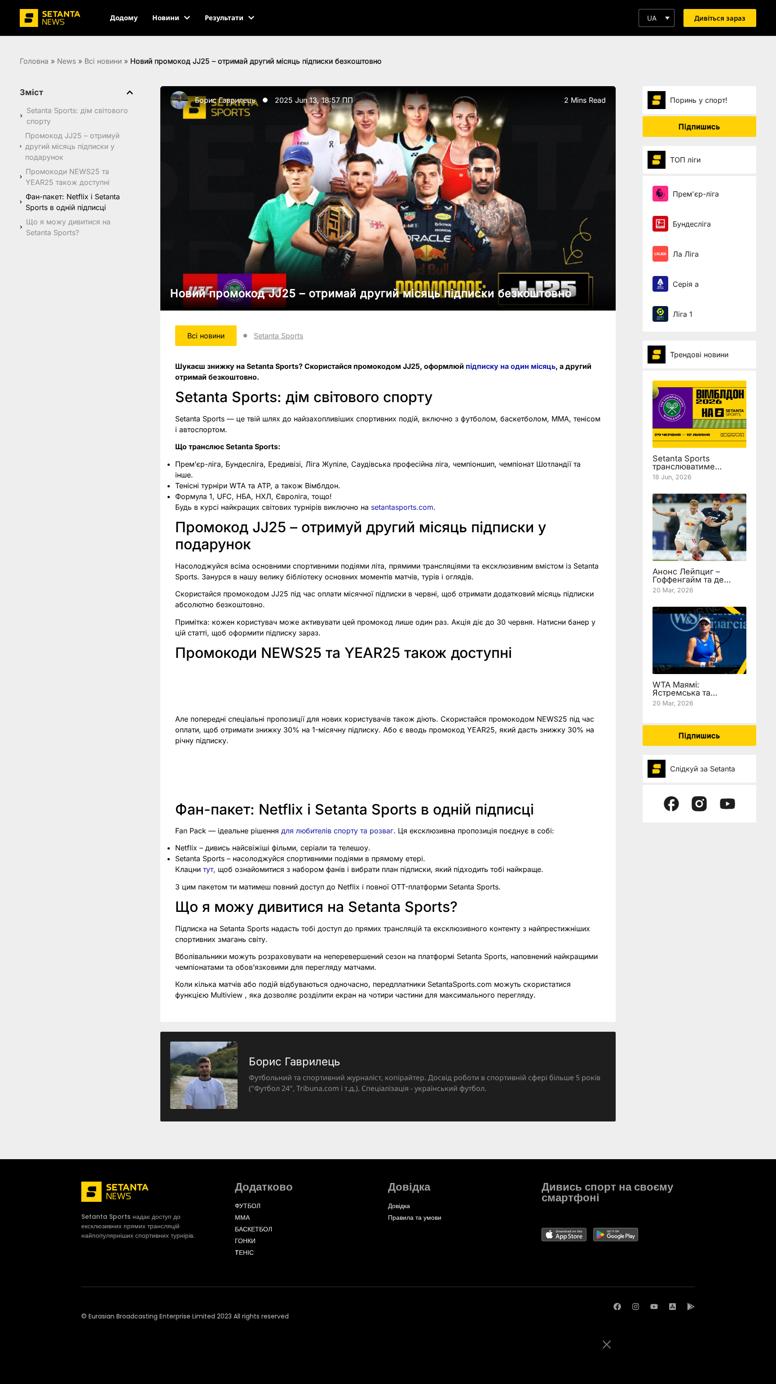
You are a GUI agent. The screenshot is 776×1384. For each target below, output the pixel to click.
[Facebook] (617, 1306)
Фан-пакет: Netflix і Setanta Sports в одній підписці (73, 202)
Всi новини (103, 61)
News (66, 61)
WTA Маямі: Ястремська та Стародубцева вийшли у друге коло (697, 697)
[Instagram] (635, 1306)
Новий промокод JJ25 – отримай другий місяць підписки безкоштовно (371, 293)
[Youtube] (654, 1306)
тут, (209, 869)
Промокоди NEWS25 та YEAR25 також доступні (68, 177)
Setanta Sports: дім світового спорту (77, 116)
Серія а (686, 284)
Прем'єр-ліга (696, 193)
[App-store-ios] (672, 1306)
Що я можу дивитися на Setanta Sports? (68, 227)
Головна (34, 61)
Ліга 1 (682, 314)
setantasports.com (402, 507)
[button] (657, 18)
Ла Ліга (686, 254)
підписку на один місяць (511, 366)
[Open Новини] (187, 18)
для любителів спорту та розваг (337, 830)
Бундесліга (692, 223)
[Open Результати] (251, 18)
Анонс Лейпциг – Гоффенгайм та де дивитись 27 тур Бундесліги (688, 583)
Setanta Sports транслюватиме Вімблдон (684, 466)
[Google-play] (691, 1306)
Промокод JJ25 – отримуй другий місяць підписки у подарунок (72, 146)
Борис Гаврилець (225, 100)
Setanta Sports (278, 335)
